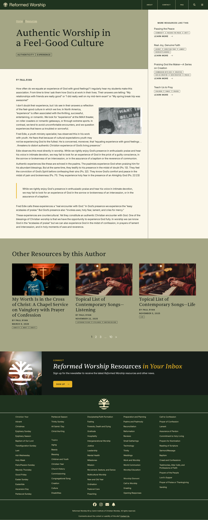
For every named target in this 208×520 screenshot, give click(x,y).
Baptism (163, 455)
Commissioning (58, 473)
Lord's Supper (165, 477)
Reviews (127, 436)
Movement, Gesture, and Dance (101, 470)
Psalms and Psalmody (133, 421)
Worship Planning (162, 52)
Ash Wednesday (22, 455)
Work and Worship (132, 460)
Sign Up (61, 384)
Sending (163, 487)
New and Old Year (95, 479)
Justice (90, 445)
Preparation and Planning (135, 417)
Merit (25, 327)
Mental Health (93, 455)
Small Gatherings (131, 441)
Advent (158, 49)
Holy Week (20, 460)
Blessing (55, 454)
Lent (17, 450)
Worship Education (132, 470)
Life (141, 317)
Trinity (126, 450)
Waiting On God (110, 322)
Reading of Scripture (168, 445)
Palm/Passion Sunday (25, 465)
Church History (58, 469)
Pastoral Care (93, 489)
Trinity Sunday (57, 421)
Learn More (161, 36)
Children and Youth (59, 459)
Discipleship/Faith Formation (100, 417)
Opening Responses (132, 493)
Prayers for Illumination (169, 441)
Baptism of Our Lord (24, 441)
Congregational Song (61, 478)
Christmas (19, 426)
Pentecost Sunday (23, 494)
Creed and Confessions (170, 460)
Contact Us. (125, 516)
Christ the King (58, 431)
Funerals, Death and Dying (99, 426)
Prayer (176, 91)
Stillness (97, 322)
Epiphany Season (23, 436)
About (150, 5)
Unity (186, 32)
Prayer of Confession (169, 421)
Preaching (91, 494)
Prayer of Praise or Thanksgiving (174, 482)
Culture (54, 488)
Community (159, 32)
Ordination (92, 484)
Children (158, 91)
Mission (90, 465)
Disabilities (56, 493)
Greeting (127, 488)
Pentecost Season (59, 417)
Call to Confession (167, 417)
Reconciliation (130, 426)
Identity (16, 327)
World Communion (132, 465)
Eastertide (19, 484)
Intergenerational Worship (98, 441)
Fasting (90, 421)
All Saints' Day (57, 426)
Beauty (54, 449)
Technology (129, 445)
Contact (166, 5)
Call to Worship (130, 483)
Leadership (92, 450)
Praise (187, 75)
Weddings (128, 455)
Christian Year (170, 49)
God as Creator (161, 75)
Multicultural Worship (96, 474)
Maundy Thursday (23, 470)
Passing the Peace (174, 32)
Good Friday (21, 474)
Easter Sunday (21, 479)
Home (19, 21)
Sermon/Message (167, 450)
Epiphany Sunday (23, 431)
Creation (178, 72)
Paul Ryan (26, 80)
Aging (54, 445)
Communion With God (163, 72)
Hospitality (92, 436)
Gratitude (91, 431)
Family (167, 91)
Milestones (92, 460)
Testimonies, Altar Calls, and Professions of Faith (172, 466)
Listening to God (83, 322)
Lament (182, 49)
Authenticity (25, 54)
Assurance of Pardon (168, 431)
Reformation (129, 431)
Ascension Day (22, 489)
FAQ (182, 5)
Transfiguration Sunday (25, 445)
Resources (31, 21)
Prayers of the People (169, 472)
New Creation (176, 75)
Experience (44, 54)
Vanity (33, 327)
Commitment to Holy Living (171, 436)
